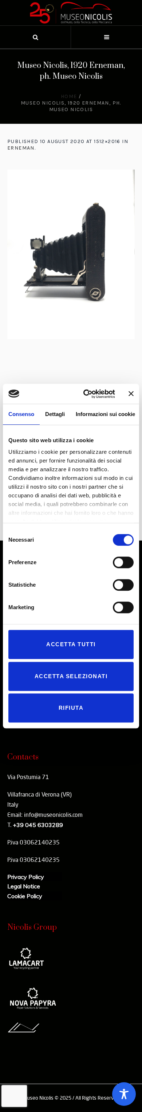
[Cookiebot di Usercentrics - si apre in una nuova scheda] (86, 394)
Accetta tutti (71, 644)
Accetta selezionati (71, 676)
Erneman (21, 148)
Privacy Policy (25, 876)
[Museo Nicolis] (71, 12)
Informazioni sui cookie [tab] (105, 414)
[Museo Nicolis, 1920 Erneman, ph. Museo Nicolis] (71, 254)
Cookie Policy (24, 896)
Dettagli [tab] (55, 414)
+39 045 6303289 (38, 824)
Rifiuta (71, 708)
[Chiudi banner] (131, 393)
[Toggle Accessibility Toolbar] (124, 1094)
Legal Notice (23, 886)
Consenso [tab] (21, 414)
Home (69, 96)
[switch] (123, 562)
